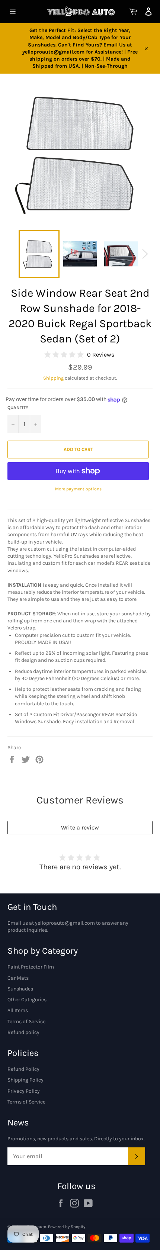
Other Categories (27, 999)
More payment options (78, 489)
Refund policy (23, 1032)
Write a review (80, 827)
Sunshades (20, 989)
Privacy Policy (23, 1091)
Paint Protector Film (30, 967)
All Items (17, 1010)
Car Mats (18, 978)
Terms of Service (26, 1021)
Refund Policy (23, 1069)
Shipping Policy (25, 1080)
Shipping (53, 378)
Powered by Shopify (66, 1226)
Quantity (17, 407)
